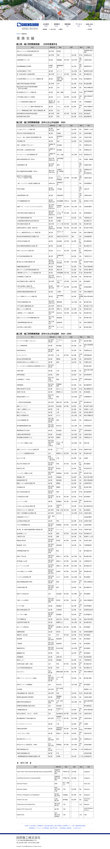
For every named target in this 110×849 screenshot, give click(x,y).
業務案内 (40, 825)
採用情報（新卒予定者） (50, 828)
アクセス (39, 828)
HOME (18, 34)
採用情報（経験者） (66, 828)
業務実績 (32, 828)
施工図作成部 (49, 825)
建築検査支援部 (80, 825)
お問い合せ (77, 828)
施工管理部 (58, 825)
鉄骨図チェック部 (68, 825)
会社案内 (33, 825)
